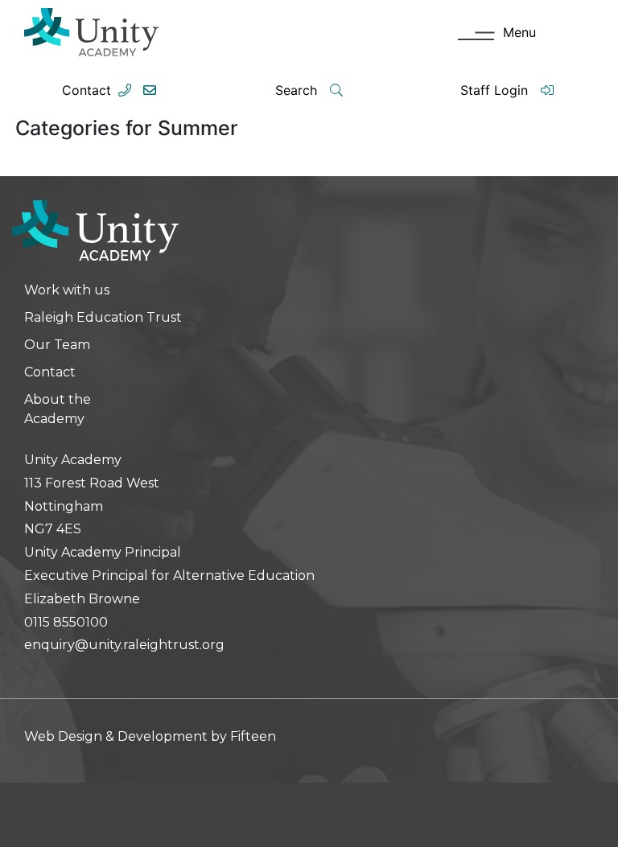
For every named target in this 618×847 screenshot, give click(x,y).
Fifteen (253, 736)
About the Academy (57, 409)
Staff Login (496, 90)
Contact (86, 90)
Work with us (66, 290)
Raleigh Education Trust (103, 317)
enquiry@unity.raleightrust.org (124, 644)
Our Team (57, 344)
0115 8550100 (66, 622)
